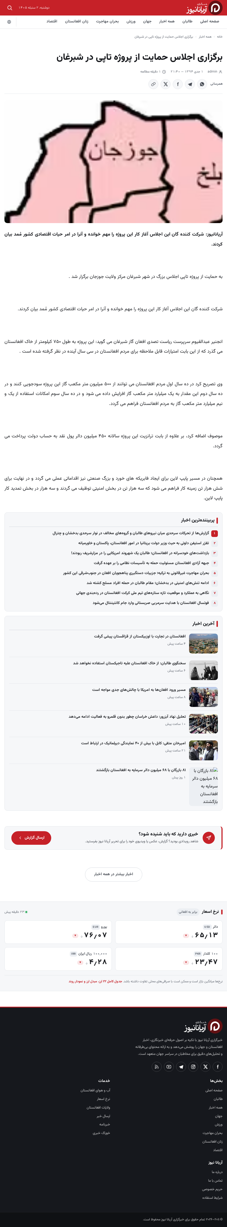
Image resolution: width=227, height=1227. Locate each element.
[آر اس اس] (157, 1067)
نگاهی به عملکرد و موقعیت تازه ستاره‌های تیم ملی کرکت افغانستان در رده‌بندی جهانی (142, 593)
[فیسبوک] (218, 1067)
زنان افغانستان (76, 22)
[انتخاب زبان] (9, 22)
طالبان (187, 22)
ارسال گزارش (35, 838)
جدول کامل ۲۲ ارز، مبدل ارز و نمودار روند (95, 981)
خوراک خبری (101, 1133)
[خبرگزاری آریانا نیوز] (204, 8)
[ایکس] (205, 1067)
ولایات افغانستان (98, 1107)
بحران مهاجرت (107, 22)
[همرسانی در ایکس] (166, 84)
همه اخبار (167, 22)
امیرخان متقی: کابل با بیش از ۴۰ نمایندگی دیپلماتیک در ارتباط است (133, 743)
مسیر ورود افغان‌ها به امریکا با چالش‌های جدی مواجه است (139, 690)
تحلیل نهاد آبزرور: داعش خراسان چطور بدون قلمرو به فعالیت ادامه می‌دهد (127, 717)
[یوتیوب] (169, 1067)
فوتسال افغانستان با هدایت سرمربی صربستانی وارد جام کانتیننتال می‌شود (151, 603)
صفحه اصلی (209, 22)
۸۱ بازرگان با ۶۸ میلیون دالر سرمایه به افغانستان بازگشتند (141, 770)
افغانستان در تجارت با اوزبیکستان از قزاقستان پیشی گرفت (140, 637)
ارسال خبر (103, 1116)
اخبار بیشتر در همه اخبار (113, 874)
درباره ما (217, 1172)
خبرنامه (104, 1124)
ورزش (131, 22)
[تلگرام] (181, 1067)
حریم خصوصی (212, 1189)
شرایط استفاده (212, 1198)
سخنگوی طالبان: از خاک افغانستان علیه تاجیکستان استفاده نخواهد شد (129, 663)
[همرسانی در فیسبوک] (178, 84)
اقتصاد (52, 22)
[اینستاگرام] (193, 1067)
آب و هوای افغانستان (95, 1090)
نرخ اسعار (103, 1099)
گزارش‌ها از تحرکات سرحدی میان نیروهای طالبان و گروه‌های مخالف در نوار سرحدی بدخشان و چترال (131, 533)
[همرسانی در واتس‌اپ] (202, 84)
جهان (147, 22)
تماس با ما (215, 1181)
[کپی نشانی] (153, 84)
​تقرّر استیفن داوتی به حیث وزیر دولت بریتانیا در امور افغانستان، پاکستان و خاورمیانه (143, 543)
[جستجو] (9, 7)
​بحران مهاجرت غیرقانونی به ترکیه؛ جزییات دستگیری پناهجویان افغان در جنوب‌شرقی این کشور (136, 573)
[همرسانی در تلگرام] (190, 84)
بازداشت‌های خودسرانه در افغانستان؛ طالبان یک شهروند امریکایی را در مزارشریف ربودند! (140, 553)
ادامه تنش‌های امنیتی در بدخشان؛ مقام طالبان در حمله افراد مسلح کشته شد (148, 583)
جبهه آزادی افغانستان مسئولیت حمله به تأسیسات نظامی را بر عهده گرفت (151, 563)
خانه (220, 36)
